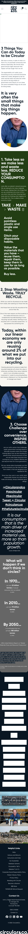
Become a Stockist (14, 883)
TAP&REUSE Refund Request (14, 889)
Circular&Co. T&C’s (14, 866)
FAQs (14, 852)
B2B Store (14, 886)
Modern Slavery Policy (14, 875)
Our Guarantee (14, 861)
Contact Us (14, 912)
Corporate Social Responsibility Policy (14, 872)
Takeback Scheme (14, 863)
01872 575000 (14, 909)
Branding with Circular (14, 880)
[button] (2, 9)
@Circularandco (14, 487)
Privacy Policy (14, 877)
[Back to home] (14, 9)
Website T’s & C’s (14, 869)
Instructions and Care (14, 858)
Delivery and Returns (14, 855)
